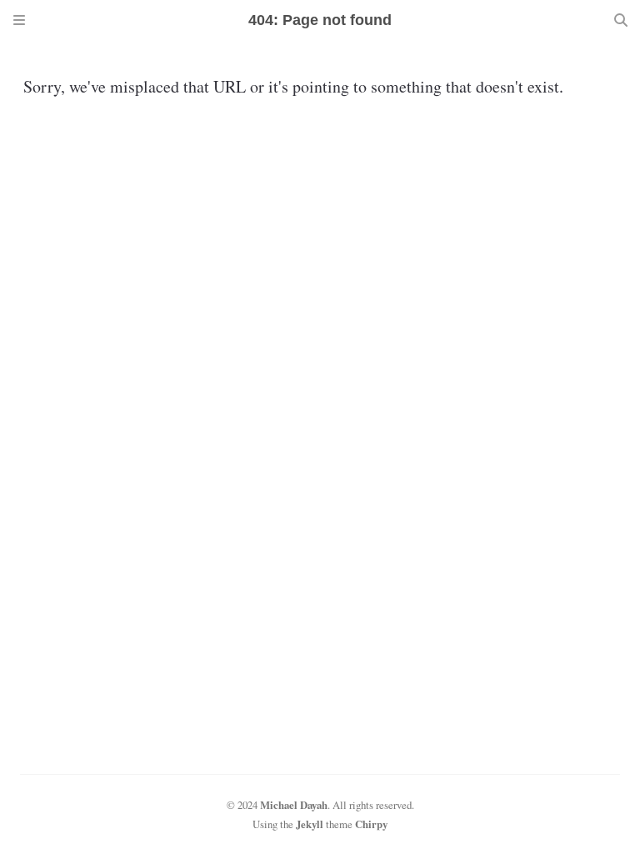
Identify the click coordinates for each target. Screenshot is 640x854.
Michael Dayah (294, 804)
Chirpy (371, 823)
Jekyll (309, 823)
